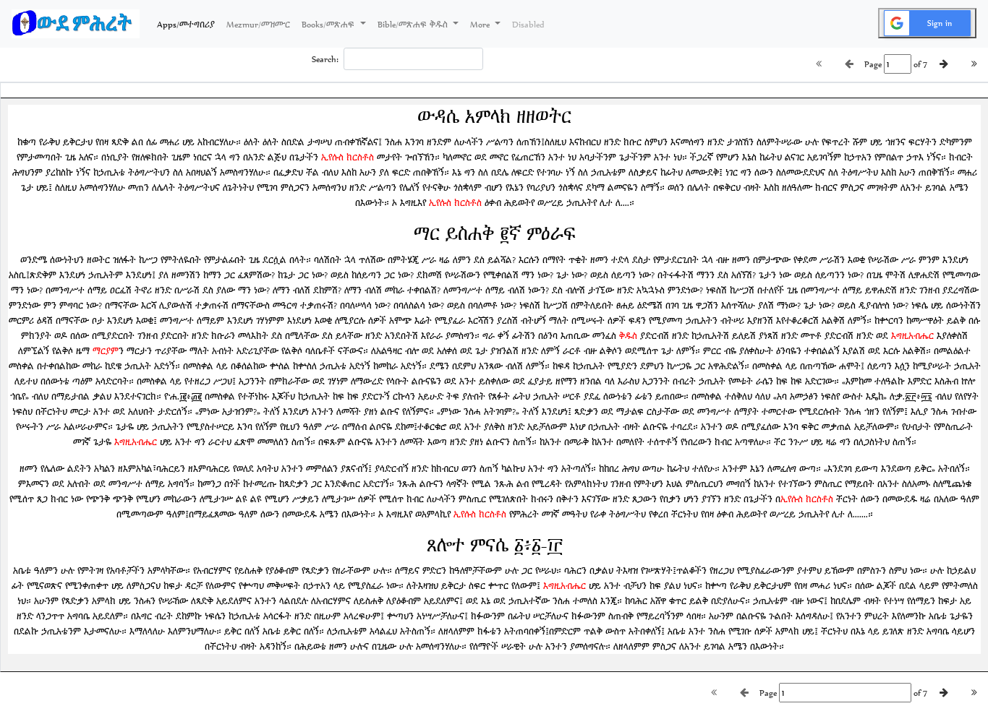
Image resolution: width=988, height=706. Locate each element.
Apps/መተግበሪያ (189, 23)
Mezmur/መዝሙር (258, 24)
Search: (325, 59)
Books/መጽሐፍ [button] (329, 24)
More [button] (481, 24)
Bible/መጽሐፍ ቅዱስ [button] (414, 24)
